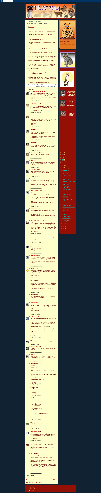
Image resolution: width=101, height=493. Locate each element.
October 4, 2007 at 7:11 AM (36, 206)
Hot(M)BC (32, 245)
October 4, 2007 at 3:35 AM (36, 158)
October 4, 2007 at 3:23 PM (36, 337)
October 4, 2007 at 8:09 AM (36, 242)
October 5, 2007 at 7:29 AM (36, 440)
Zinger (32, 354)
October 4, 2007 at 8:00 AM (36, 233)
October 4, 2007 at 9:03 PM (36, 361)
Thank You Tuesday (66, 218)
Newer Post (28, 479)
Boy (31, 340)
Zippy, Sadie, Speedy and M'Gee (37, 220)
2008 (63, 165)
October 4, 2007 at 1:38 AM (36, 112)
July (64, 223)
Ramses (32, 142)
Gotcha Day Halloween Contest (69, 207)
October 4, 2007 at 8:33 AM (36, 253)
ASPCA (30, 489)
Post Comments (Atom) (36, 482)
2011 (63, 160)
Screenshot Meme (66, 216)
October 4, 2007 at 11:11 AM (36, 266)
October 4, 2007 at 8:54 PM (36, 352)
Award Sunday (65, 197)
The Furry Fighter (34, 255)
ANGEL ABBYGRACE (35, 190)
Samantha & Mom (34, 431)
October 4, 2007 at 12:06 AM (36, 100)
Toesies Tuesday (66, 186)
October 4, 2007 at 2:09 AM (36, 126)
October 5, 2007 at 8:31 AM (36, 451)
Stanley (32, 115)
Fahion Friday (65, 202)
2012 (63, 159)
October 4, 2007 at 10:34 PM (36, 428)
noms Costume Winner (67, 175)
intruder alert (46, 86)
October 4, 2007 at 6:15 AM (36, 176)
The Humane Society (33, 490)
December (65, 168)
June (64, 225)
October (64, 172)
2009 (63, 164)
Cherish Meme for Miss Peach (69, 181)
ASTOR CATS (33, 268)
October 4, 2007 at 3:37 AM (36, 167)
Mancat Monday (66, 179)
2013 (63, 157)
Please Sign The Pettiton (67, 189)
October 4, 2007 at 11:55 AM (36, 277)
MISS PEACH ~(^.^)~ (35, 103)
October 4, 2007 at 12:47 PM (36, 292)
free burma (41, 86)
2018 (63, 152)
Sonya (32, 178)
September (65, 220)
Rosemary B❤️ (34, 302)
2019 (63, 151)
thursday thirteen (53, 86)
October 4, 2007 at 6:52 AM (36, 188)
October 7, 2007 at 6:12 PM (36, 473)
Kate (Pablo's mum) (35, 346)
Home (42, 479)
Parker (32, 160)
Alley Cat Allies (32, 488)
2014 (63, 155)
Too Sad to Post (66, 187)
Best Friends (31, 487)
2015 (63, 154)
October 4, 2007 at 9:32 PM (36, 419)
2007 (63, 167)
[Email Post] (55, 84)
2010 (63, 162)
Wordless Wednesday (67, 184)
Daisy (32, 129)
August (64, 221)
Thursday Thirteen (66, 173)
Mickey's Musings (34, 169)
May (64, 226)
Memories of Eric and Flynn (36, 152)
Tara (31, 422)
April (64, 228)
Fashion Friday (65, 192)
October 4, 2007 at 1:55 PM (36, 314)
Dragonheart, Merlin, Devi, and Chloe (38, 91)
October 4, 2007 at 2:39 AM (36, 139)
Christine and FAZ (34, 208)
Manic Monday (65, 196)
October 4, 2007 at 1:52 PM (36, 300)
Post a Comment (30, 475)
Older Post (55, 479)
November (65, 170)
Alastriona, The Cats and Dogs (37, 316)
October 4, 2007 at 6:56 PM (36, 344)
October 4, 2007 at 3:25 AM (36, 150)
